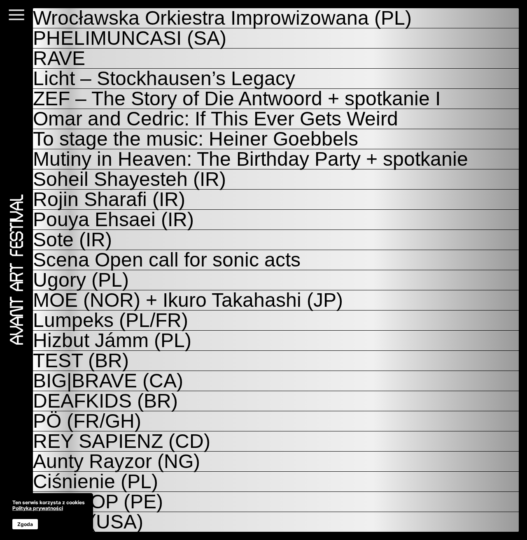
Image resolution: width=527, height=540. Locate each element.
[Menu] (16, 19)
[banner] (48, 514)
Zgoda (25, 524)
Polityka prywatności (37, 508)
